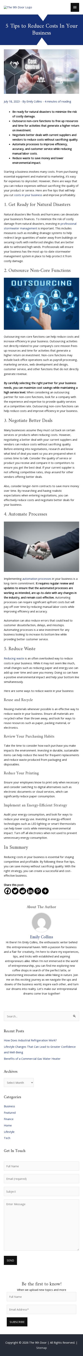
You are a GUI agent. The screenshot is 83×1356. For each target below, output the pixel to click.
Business (9, 1106)
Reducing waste (14, 658)
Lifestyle (9, 1132)
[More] (45, 891)
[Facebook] (7, 891)
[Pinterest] (37, 891)
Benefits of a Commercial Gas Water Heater (32, 1059)
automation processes (36, 579)
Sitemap (41, 1348)
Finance (9, 1119)
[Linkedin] (30, 891)
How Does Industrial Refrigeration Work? (30, 1040)
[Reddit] (22, 891)
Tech (7, 1138)
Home (8, 1125)
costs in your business (28, 195)
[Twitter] (15, 891)
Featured (10, 1112)
